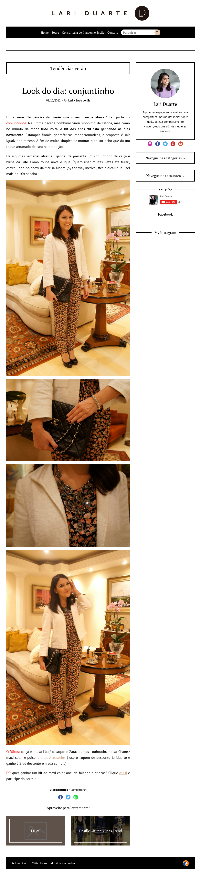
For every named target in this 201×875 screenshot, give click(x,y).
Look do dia (83, 100)
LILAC (36, 830)
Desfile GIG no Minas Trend (100, 830)
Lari (70, 100)
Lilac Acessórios (53, 757)
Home (45, 32)
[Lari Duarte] (100, 13)
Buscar (157, 32)
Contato (112, 32)
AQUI (123, 773)
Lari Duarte (165, 104)
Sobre (55, 32)
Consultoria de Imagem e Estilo (83, 32)
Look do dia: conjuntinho (68, 90)
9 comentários (59, 790)
